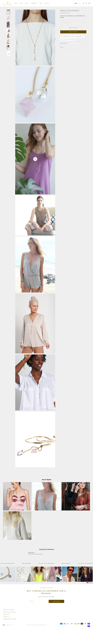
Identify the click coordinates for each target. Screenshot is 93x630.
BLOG (41, 3)
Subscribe (56, 601)
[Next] (91, 574)
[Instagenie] (89, 582)
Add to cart (73, 27)
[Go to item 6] (8, 41)
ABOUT (26, 3)
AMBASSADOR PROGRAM (9, 619)
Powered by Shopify (42, 624)
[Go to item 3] (8, 24)
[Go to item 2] (8, 18)
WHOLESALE (6, 614)
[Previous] (2, 574)
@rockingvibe (25, 563)
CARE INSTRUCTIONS (8, 609)
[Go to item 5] (8, 35)
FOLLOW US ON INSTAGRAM (45, 563)
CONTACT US (6, 616)
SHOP (15, 3)
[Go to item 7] (8, 47)
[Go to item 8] (8, 53)
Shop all (47, 3)
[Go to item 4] (8, 30)
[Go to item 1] (8, 12)
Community (34, 3)
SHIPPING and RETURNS (9, 612)
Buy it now (73, 31)
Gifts (21, 3)
